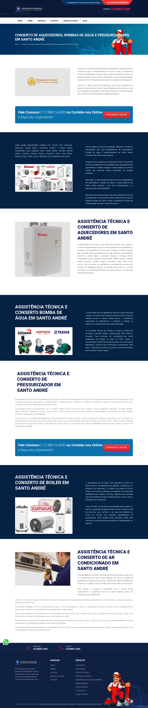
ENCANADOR (80, 669)
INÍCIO (20, 21)
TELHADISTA (80, 665)
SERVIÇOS (42, 21)
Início (17, 44)
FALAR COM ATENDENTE (117, 2)
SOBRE (30, 21)
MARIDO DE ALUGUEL (84, 676)
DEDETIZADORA (82, 687)
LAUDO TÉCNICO (82, 694)
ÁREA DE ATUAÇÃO (57, 676)
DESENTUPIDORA (82, 672)
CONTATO (54, 21)
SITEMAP (53, 680)
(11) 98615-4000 (120, 9)
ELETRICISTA (81, 691)
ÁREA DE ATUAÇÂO (70, 21)
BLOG (85, 21)
